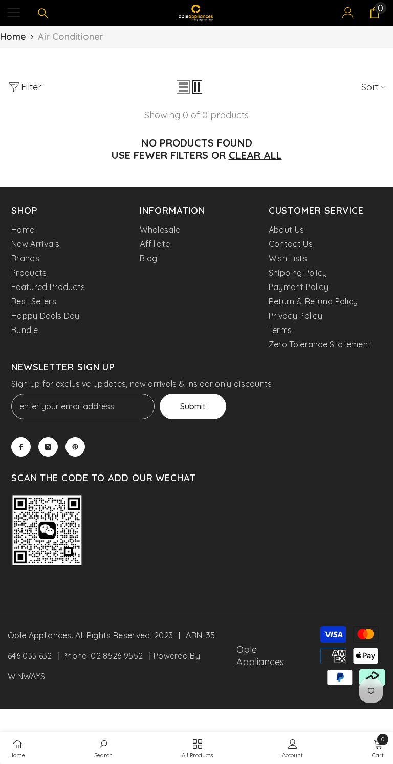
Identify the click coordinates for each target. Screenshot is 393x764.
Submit (193, 406)
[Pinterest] (75, 447)
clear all (255, 155)
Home (13, 37)
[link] (47, 531)
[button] (183, 87)
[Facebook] (21, 447)
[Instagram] (48, 447)
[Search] (43, 13)
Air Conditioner (70, 37)
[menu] (14, 13)
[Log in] (348, 12)
